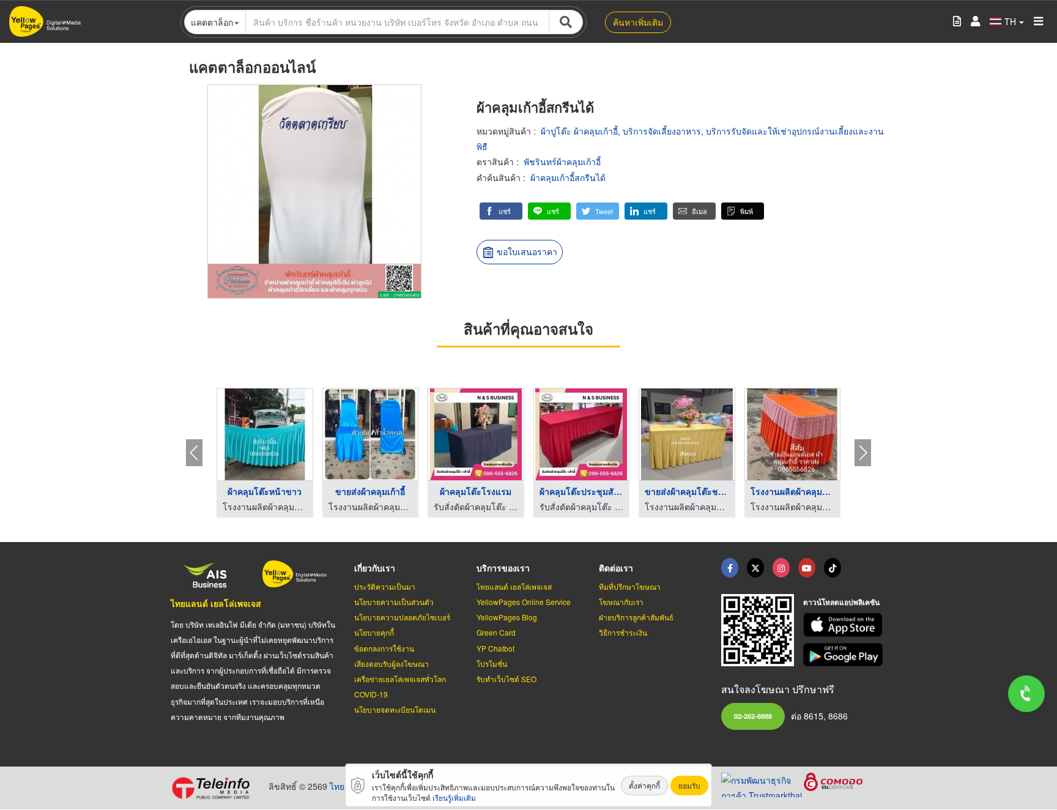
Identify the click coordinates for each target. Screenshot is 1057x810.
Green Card (496, 632)
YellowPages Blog (507, 617)
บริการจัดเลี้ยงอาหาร (662, 131)
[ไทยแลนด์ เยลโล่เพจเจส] (755, 568)
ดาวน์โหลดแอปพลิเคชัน (841, 602)
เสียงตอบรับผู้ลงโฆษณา (391, 663)
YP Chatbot (495, 648)
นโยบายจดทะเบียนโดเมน (395, 709)
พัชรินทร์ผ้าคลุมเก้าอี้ (562, 161)
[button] (501, 211)
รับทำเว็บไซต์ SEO (506, 679)
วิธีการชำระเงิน (623, 632)
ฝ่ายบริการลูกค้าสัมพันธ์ (636, 617)
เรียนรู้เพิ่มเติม (454, 797)
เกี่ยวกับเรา (374, 568)
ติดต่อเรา (616, 568)
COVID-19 (371, 694)
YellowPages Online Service (524, 601)
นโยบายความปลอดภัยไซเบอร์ (402, 617)
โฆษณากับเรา (621, 601)
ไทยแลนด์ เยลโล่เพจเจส (216, 603)
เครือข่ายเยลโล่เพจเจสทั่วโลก (400, 679)
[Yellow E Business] (729, 568)
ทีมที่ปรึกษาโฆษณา (630, 586)
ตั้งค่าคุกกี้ (644, 785)
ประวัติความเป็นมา (384, 586)
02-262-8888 (753, 716)
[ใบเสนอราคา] (957, 21)
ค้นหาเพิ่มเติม (638, 22)
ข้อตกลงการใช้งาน (384, 648)
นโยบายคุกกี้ (374, 632)
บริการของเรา (503, 568)
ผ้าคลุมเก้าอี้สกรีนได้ (568, 177)
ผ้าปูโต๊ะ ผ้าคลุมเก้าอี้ (579, 131)
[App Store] (844, 625)
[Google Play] (844, 655)
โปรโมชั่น (492, 663)
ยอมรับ (689, 785)
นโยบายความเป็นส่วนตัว (394, 601)
